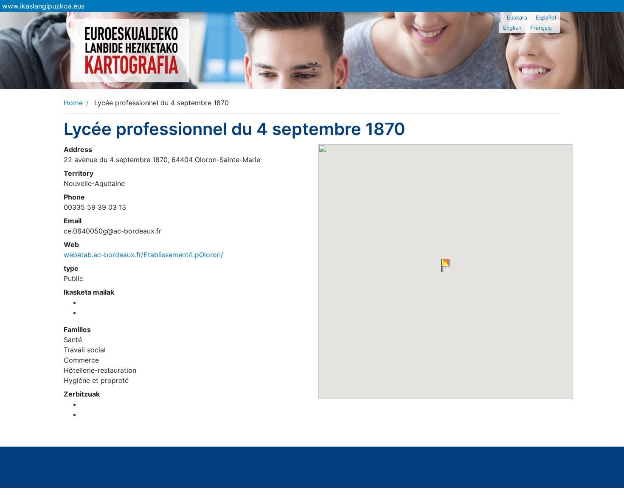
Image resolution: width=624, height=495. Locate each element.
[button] (445, 265)
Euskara (517, 17)
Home (73, 102)
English (512, 28)
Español (546, 17)
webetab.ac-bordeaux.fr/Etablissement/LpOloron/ (143, 254)
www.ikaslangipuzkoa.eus (43, 6)
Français (541, 28)
